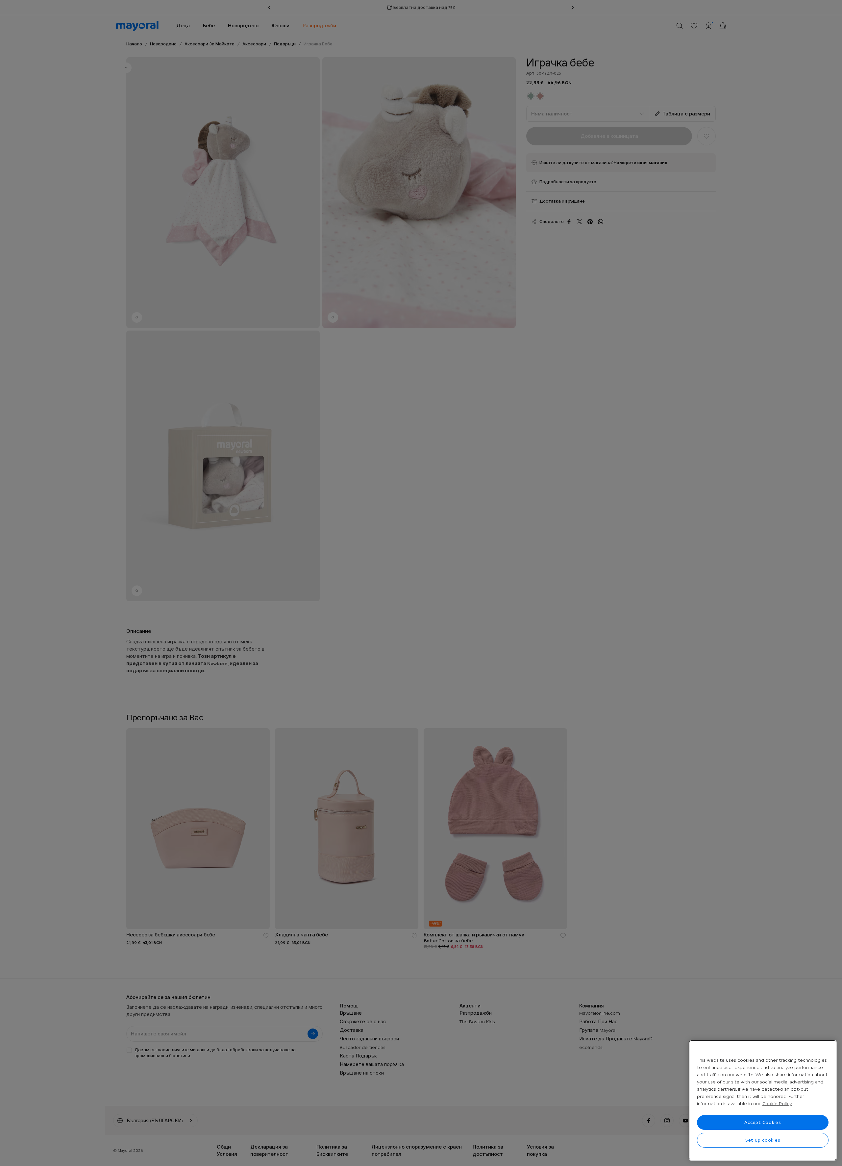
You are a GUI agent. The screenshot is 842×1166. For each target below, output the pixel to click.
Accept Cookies (762, 1122)
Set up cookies (762, 1140)
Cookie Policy (777, 1103)
